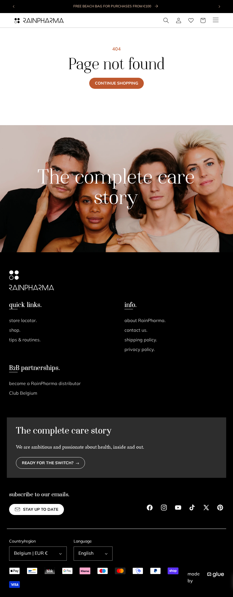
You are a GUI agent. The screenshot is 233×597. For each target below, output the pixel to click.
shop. (14, 330)
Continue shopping (116, 83)
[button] (166, 20)
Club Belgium (23, 393)
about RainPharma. (145, 321)
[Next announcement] (219, 6)
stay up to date (40, 510)
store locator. (23, 321)
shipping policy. (140, 340)
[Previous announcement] (14, 6)
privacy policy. (139, 350)
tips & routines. (25, 340)
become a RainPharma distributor (45, 384)
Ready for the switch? (48, 463)
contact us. (135, 330)
